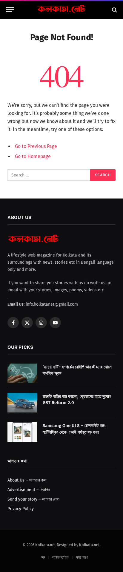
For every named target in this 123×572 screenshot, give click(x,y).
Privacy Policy (20, 508)
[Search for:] (48, 175)
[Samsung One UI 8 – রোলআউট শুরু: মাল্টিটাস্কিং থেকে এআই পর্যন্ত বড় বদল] (22, 432)
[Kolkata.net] (61, 9)
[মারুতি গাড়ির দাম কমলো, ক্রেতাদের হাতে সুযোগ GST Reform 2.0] (22, 403)
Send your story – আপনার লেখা (33, 499)
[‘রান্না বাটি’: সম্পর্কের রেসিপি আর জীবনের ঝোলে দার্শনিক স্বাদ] (22, 373)
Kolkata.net (89, 545)
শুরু (43, 557)
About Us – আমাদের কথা (27, 480)
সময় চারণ (82, 557)
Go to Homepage (33, 156)
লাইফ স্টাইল (60, 557)
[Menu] (10, 9)
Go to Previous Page (36, 146)
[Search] (114, 9)
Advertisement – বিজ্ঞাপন (28, 489)
